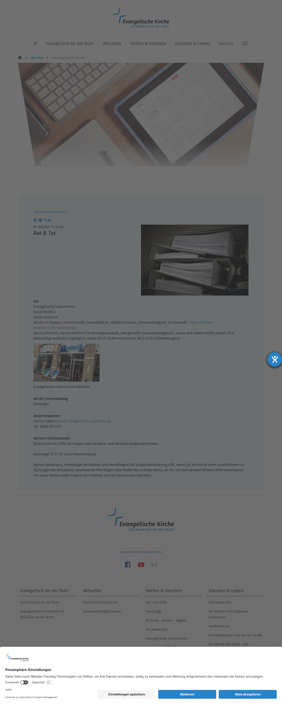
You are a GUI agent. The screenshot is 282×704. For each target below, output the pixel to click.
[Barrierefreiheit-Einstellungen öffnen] (274, 359)
